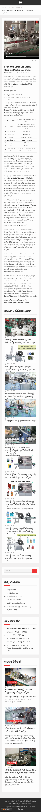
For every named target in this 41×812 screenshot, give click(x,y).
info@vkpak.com (24, 642)
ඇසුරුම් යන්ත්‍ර (12, 610)
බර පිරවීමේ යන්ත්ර (14, 600)
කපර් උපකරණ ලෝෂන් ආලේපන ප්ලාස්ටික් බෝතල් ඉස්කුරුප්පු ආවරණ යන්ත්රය (20, 369)
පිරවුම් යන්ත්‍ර (11, 590)
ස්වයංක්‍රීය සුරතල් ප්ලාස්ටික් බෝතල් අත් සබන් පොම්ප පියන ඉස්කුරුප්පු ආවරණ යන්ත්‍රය (19, 531)
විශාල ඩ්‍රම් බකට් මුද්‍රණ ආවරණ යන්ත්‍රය (20, 420)
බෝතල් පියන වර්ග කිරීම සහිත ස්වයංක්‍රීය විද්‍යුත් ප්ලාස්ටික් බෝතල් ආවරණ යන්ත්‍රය (19, 450)
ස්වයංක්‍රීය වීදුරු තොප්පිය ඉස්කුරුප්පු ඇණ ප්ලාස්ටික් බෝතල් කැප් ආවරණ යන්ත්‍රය (20, 504)
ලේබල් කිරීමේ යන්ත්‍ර (14, 596)
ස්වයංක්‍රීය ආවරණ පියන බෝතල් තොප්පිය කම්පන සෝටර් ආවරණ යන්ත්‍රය (18, 558)
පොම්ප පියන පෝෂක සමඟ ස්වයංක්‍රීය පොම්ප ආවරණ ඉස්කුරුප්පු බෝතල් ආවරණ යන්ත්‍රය (20, 396)
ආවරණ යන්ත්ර (24, 73)
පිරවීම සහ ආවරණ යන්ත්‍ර (16, 603)
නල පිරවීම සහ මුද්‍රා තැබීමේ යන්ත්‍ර (19, 606)
